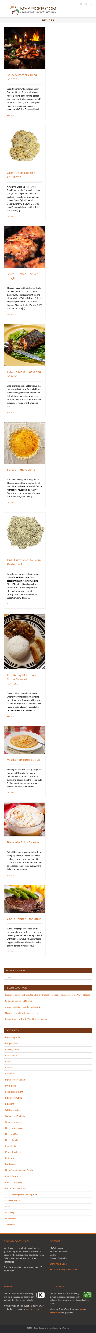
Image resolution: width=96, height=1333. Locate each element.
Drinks (14, 824)
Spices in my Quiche (24, 439)
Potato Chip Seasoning (15, 1188)
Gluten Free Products (15, 1116)
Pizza (14, 540)
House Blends (11, 1140)
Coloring (9, 1067)
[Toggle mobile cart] (81, 4)
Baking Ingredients (13, 1037)
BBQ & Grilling (12, 1043)
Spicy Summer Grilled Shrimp (24, 44)
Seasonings (10, 1212)
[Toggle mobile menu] (91, 4)
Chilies (8, 1061)
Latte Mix (9, 1158)
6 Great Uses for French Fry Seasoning (22, 1007)
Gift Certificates (12, 1110)
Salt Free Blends (12, 1200)
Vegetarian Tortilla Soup (24, 736)
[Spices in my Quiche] (24, 443)
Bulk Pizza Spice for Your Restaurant (24, 528)
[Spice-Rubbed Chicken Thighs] (24, 247)
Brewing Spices (12, 1049)
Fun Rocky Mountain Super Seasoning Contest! (24, 636)
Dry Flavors (10, 1085)
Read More (10, 115)
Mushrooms (10, 1164)
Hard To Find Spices (14, 1128)
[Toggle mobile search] (86, 4)
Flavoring (9, 1103)
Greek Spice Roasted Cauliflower (24, 140)
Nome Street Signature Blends (19, 1170)
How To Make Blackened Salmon (24, 339)
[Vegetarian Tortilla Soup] (24, 740)
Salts (7, 1206)
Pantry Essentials (13, 1176)
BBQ (14, 53)
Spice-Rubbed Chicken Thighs (24, 243)
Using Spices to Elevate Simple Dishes (22, 1013)
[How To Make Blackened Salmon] (24, 345)
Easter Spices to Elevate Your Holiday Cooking (26, 1019)
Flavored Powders (13, 1097)
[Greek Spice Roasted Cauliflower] (24, 146)
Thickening (10, 1224)
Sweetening (10, 1218)
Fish (14, 352)
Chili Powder (11, 1055)
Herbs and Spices (13, 1134)
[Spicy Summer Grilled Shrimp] (24, 48)
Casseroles (14, 448)
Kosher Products (12, 1152)
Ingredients (10, 1146)
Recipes (19, 53)
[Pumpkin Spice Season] (24, 820)
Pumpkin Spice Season (24, 815)
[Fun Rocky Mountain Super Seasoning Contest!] (24, 641)
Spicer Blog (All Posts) (29, 53)
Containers (10, 1073)
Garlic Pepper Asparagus (24, 895)
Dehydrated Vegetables (16, 1079)
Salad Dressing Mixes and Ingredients (22, 1194)
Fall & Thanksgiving (14, 1091)
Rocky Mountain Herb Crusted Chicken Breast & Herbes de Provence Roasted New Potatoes (47, 995)
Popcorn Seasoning (13, 1182)
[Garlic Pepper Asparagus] (24, 899)
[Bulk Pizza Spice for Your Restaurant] (24, 533)
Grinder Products (13, 1122)
